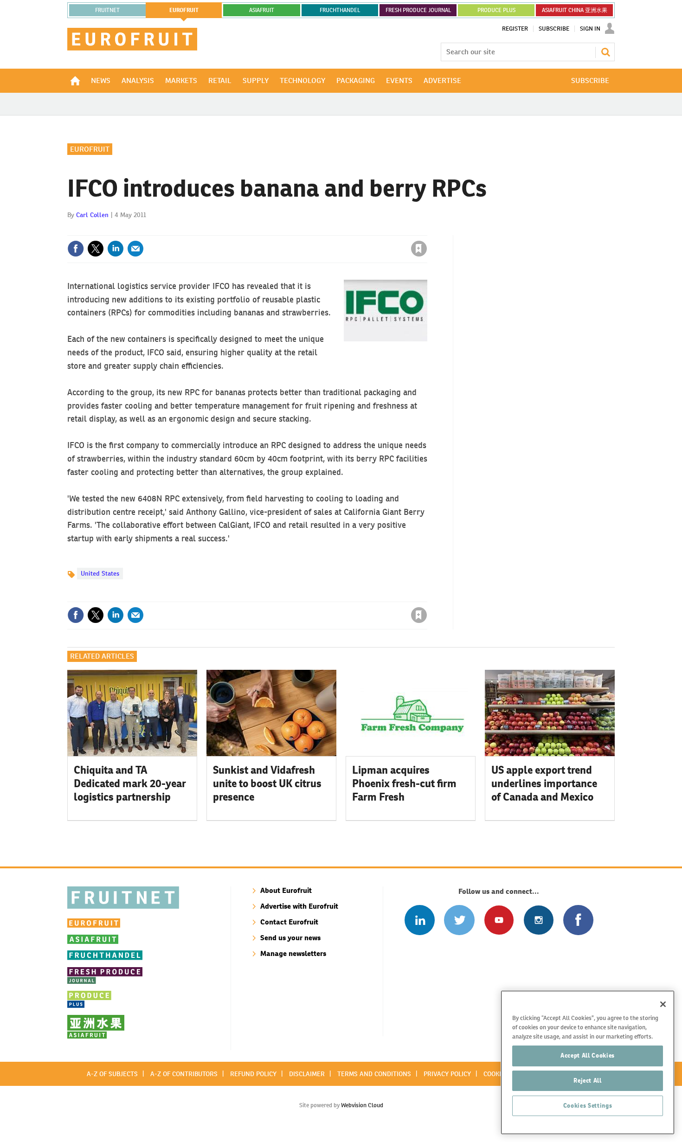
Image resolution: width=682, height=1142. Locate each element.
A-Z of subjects (112, 1074)
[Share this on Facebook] (75, 248)
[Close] (663, 1004)
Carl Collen (92, 215)
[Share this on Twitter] (95, 248)
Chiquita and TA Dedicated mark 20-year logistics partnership (130, 783)
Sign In (590, 29)
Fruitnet (107, 10)
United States (100, 573)
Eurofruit (89, 149)
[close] (426, 229)
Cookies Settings (587, 1106)
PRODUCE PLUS (496, 10)
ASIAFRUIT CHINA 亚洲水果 (574, 10)
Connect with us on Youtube (499, 920)
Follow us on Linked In (420, 920)
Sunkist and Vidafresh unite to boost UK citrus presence (267, 783)
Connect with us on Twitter (459, 920)
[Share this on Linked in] (115, 248)
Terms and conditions (374, 1074)
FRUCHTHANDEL (340, 10)
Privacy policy (447, 1074)
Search (605, 52)
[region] (588, 1062)
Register (515, 29)
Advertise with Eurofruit (299, 906)
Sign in (308, 229)
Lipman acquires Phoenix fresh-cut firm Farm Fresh (404, 783)
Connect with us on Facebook (578, 920)
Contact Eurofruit (289, 922)
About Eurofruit (286, 890)
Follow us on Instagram (538, 920)
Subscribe (554, 29)
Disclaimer (307, 1074)
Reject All (587, 1080)
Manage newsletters (293, 953)
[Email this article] (135, 248)
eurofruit (184, 10)
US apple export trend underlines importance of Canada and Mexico (544, 783)
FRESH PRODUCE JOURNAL (418, 10)
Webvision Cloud (362, 1105)
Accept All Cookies (587, 1055)
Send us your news (290, 938)
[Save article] (419, 248)
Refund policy (253, 1074)
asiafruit (261, 10)
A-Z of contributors (184, 1074)
